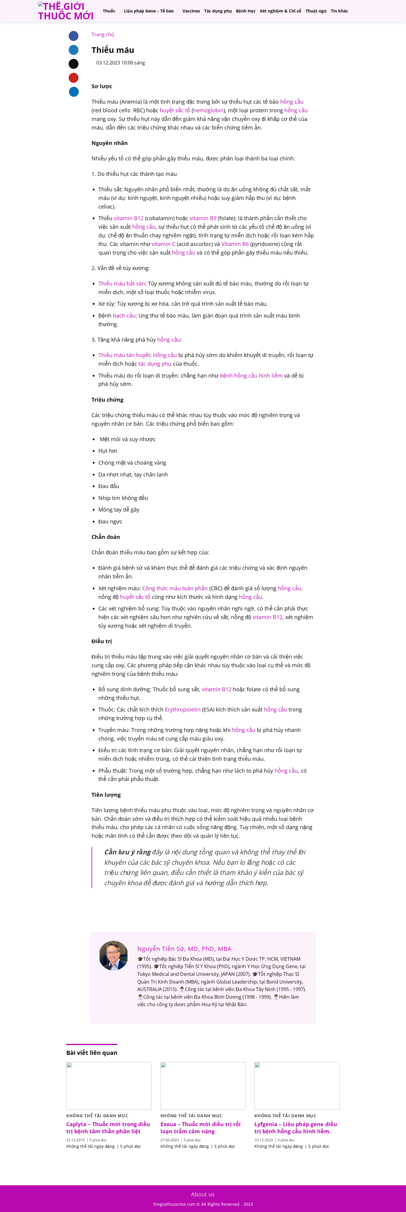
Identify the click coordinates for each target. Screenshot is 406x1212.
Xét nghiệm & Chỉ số (280, 11)
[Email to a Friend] (73, 64)
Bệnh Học (246, 11)
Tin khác (339, 11)
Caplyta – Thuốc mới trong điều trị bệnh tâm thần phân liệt (108, 1127)
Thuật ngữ (316, 11)
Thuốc (109, 11)
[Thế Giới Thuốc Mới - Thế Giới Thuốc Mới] (66, 10)
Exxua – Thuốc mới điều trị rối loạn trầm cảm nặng (200, 1127)
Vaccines (191, 11)
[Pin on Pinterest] (73, 78)
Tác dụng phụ (218, 11)
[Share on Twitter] (73, 50)
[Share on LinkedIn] (74, 91)
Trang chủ (103, 34)
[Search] (365, 10)
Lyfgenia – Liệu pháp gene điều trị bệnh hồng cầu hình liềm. (295, 1127)
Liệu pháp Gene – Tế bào (149, 11)
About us (203, 1194)
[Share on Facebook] (73, 36)
